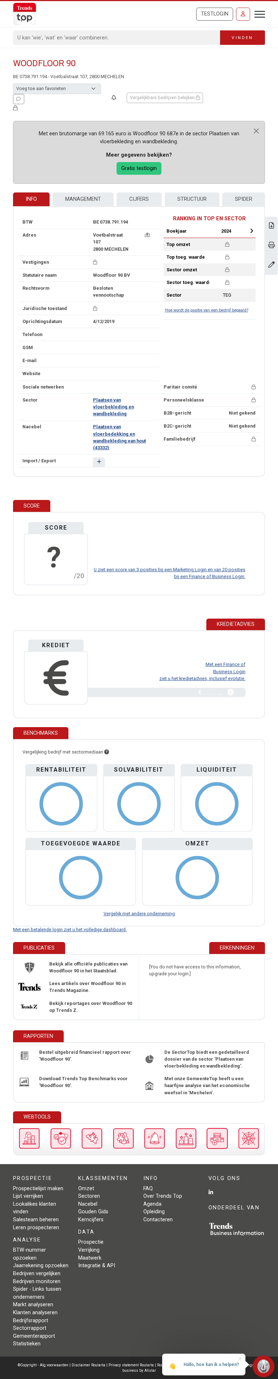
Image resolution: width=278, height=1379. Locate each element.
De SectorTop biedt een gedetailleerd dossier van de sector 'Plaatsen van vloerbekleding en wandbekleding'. (206, 1059)
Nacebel (87, 1204)
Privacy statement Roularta (131, 1365)
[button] (99, 462)
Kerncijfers (91, 1220)
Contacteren (158, 1220)
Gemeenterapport (34, 1336)
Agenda (152, 1204)
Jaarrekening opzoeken (40, 1266)
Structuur (192, 199)
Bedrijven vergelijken (36, 1273)
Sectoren (89, 1196)
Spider (243, 199)
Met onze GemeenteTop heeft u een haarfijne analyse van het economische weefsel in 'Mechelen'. (207, 1085)
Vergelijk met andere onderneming (139, 913)
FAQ (148, 1188)
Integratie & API (96, 1266)
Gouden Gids (93, 1212)
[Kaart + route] (147, 235)
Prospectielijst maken (38, 1188)
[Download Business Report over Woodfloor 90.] (271, 226)
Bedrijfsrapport (30, 1321)
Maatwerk (89, 1258)
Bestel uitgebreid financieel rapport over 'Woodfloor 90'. (85, 1055)
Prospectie (91, 1242)
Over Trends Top (162, 1196)
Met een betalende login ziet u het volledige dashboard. (70, 929)
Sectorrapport (29, 1328)
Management (83, 199)
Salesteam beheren (36, 1220)
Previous (203, 231)
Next (252, 231)
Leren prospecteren (36, 1228)
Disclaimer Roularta (88, 1365)
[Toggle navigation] (257, 13)
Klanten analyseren (35, 1313)
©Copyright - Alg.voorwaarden (43, 1365)
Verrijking (89, 1250)
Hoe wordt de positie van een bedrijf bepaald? (206, 310)
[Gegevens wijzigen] (271, 265)
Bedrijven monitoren (36, 1281)
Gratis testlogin (139, 168)
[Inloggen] (243, 14)
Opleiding (154, 1212)
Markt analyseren (33, 1305)
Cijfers (139, 199)
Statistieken (27, 1344)
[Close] (256, 131)
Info (31, 199)
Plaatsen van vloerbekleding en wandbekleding (113, 406)
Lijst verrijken (28, 1196)
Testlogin (214, 14)
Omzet (86, 1188)
